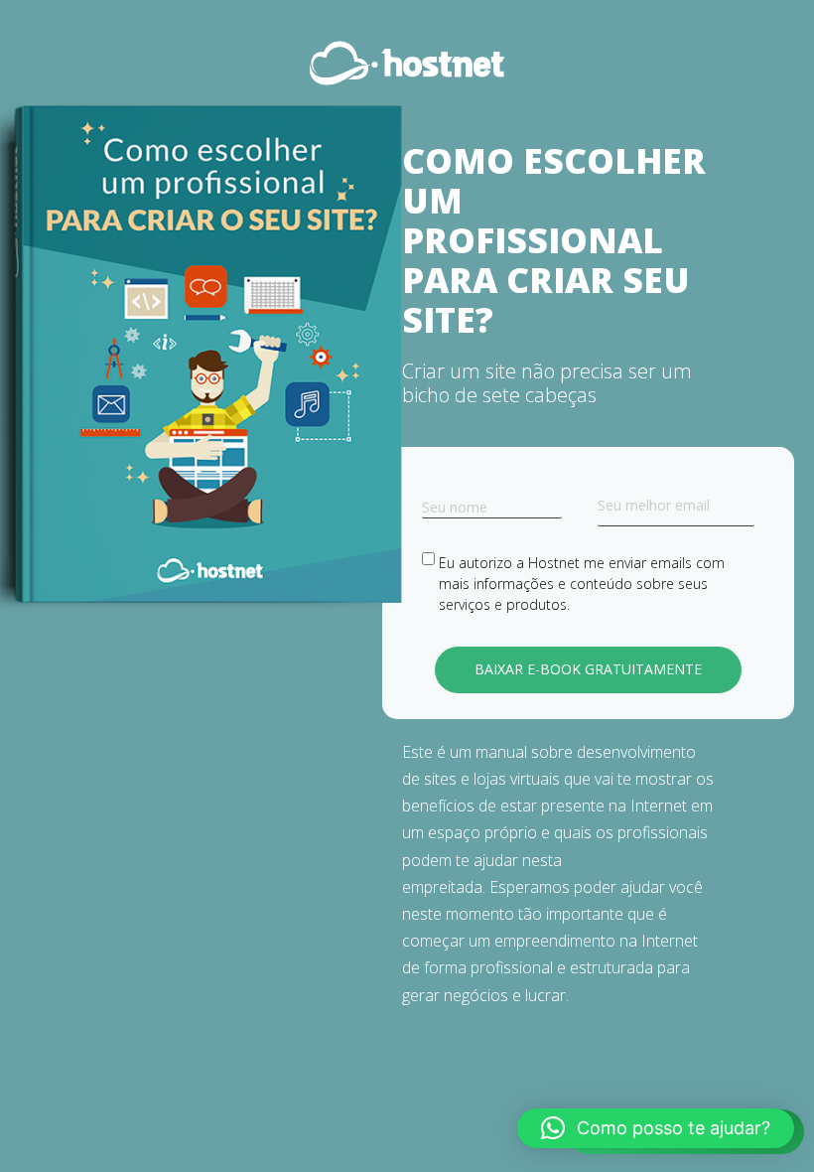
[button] (655, 1128)
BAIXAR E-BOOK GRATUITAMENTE (588, 668)
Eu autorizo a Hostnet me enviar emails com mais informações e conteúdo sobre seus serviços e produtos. (582, 583)
